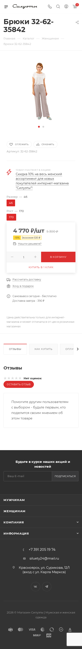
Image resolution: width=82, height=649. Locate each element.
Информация (16, 533)
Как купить (43, 349)
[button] (39, 126)
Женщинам (14, 511)
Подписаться (65, 476)
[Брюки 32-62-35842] (41, 90)
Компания (13, 522)
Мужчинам (14, 500)
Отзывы (15, 349)
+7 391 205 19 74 (42, 549)
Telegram (46, 586)
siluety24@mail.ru (44, 558)
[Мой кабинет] (66, 7)
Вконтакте (35, 586)
